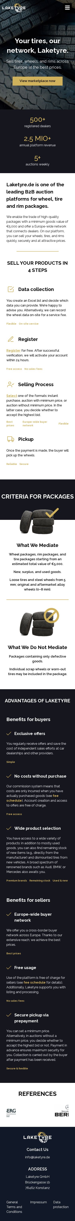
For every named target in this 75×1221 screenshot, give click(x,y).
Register (13, 350)
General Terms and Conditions (14, 1207)
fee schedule (35, 982)
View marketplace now (37, 81)
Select (11, 396)
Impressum (38, 1202)
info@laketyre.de (37, 1157)
